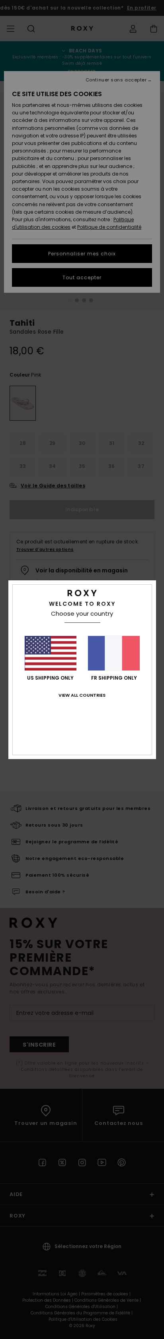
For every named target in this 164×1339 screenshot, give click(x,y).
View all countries (82, 695)
